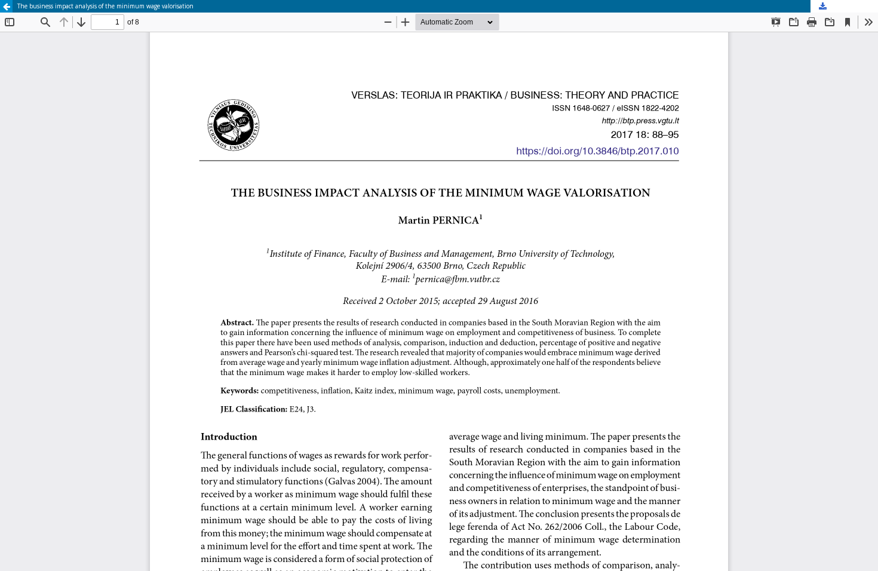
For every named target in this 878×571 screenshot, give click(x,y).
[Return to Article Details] (6, 6)
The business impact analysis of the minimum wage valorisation (105, 6)
